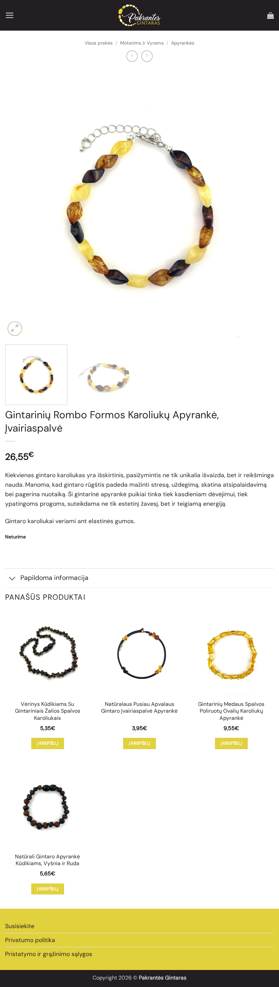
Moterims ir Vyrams (142, 43)
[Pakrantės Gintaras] (139, 15)
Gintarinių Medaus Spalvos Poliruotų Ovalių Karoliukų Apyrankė (231, 711)
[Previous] (19, 203)
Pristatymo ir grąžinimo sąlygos (48, 954)
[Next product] (132, 56)
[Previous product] (147, 56)
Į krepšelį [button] (48, 743)
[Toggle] (12, 579)
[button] (9, 15)
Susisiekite (19, 926)
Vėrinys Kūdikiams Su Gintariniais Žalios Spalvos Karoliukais (47, 711)
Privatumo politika (30, 940)
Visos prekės (99, 43)
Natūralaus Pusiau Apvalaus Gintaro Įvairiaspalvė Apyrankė (139, 708)
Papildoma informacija (54, 577)
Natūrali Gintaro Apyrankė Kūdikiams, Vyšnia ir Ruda (47, 860)
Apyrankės (182, 43)
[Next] (260, 203)
